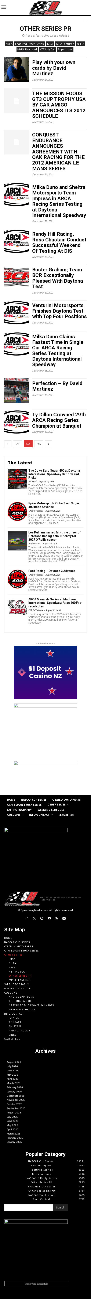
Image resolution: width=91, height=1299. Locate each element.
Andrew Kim (34, 543)
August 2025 (14, 1112)
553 (17, 443)
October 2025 (14, 1104)
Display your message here (36, 1283)
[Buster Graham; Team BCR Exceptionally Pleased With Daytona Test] (16, 277)
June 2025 (12, 1120)
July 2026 (12, 1066)
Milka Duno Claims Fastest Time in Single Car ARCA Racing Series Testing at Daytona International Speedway (57, 351)
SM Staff (32, 481)
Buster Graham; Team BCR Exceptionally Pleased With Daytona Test (57, 278)
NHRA (80, 44)
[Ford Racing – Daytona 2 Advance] (17, 579)
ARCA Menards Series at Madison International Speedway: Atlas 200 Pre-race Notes (55, 603)
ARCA (9, 44)
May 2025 (12, 1125)
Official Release (35, 510)
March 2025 (13, 1133)
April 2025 (12, 1129)
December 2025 (16, 1095)
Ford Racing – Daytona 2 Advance (51, 571)
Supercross (65, 49)
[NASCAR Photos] (64, 918)
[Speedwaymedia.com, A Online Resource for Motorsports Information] (45, 7)
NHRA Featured (27, 49)
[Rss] (56, 918)
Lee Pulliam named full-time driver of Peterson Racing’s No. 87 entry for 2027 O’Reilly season (54, 536)
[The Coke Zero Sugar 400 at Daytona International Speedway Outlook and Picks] (17, 479)
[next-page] (48, 443)
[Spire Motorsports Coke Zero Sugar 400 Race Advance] (17, 511)
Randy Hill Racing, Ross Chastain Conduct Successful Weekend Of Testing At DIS (59, 242)
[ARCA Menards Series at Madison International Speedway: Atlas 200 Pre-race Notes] (17, 607)
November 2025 (16, 1099)
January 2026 (14, 1091)
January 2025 (14, 1141)
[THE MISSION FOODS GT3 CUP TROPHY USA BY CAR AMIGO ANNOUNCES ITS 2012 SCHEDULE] (16, 100)
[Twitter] (34, 918)
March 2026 (13, 1083)
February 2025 (15, 1137)
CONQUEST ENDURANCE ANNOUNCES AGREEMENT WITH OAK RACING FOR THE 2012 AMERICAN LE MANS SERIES (58, 151)
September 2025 (16, 1108)
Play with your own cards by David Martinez (53, 68)
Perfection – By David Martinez (57, 386)
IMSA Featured (65, 44)
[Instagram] (41, 918)
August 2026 (14, 1062)
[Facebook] (26, 918)
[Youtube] (49, 918)
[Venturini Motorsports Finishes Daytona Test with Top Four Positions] (16, 312)
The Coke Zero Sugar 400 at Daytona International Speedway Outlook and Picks (54, 474)
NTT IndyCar (47, 49)
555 (39, 443)
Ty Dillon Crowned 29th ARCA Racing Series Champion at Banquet (59, 420)
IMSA (50, 44)
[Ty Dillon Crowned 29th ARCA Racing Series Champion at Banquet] (16, 422)
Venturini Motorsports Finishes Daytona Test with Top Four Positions (59, 311)
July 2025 (12, 1116)
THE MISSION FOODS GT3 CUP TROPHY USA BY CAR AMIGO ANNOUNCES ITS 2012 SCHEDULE (59, 105)
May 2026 (12, 1074)
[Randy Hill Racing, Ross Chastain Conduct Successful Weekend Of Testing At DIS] (16, 241)
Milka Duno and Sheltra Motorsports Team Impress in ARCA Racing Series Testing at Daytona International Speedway (59, 201)
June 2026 (12, 1070)
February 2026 (15, 1087)
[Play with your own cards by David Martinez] (16, 69)
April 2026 (12, 1078)
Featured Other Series (29, 44)
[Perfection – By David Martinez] (16, 390)
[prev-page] (7, 443)
